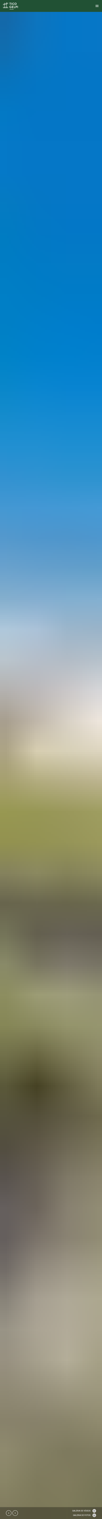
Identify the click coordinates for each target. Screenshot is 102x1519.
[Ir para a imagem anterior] (8, 1513)
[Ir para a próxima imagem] (15, 1513)
